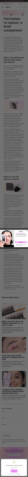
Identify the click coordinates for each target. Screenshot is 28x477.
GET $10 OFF (21, 242)
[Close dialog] (27, 230)
